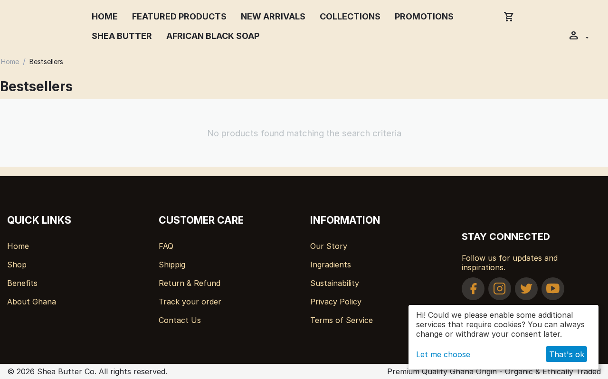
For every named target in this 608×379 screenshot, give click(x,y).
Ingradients (330, 264)
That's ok (566, 354)
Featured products (179, 16)
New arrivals (273, 16)
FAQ (166, 246)
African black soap (212, 36)
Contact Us (180, 320)
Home (105, 16)
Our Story (328, 246)
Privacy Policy (335, 301)
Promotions (424, 16)
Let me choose (443, 354)
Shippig (172, 264)
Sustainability (334, 283)
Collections (350, 16)
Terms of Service (341, 320)
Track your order (190, 301)
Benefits (22, 283)
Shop (17, 264)
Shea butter (122, 36)
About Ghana (31, 301)
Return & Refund (189, 283)
